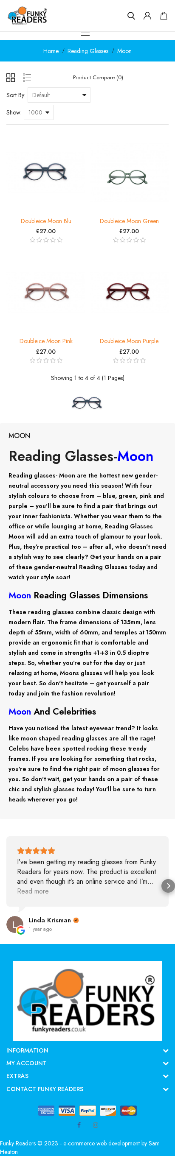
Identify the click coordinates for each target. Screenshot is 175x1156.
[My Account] (147, 16)
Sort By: (15, 95)
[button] (7, 886)
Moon (124, 51)
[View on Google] (14, 924)
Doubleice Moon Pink (46, 341)
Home (51, 51)
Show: (14, 112)
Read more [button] (33, 891)
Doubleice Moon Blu (46, 221)
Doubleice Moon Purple (129, 341)
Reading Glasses (88, 51)
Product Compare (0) (98, 77)
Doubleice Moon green (129, 221)
